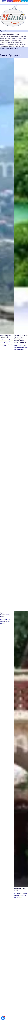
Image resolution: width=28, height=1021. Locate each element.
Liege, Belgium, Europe (13, 44)
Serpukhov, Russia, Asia (11, 38)
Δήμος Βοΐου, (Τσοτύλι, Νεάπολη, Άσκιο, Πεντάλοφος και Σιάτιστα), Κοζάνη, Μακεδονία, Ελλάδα (21, 339)
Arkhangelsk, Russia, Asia (7, 34)
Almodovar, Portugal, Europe (11, 36)
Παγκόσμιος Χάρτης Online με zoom (9, 48)
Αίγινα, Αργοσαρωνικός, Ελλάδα (5, 614)
